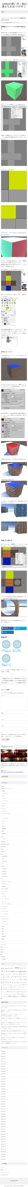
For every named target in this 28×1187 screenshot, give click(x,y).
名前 (2, 713)
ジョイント (6, 987)
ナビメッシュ (5, 911)
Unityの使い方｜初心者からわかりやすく (14, 5)
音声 (2, 954)
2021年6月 (3, 1101)
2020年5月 (3, 1134)
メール (2, 719)
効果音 (3, 956)
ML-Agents (4, 868)
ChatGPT (7, 968)
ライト (3, 823)
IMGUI (3, 866)
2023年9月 (3, 1071)
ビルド (3, 916)
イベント (9, 979)
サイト (2, 726)
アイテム (3, 942)
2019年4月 (3, 1156)
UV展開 (3, 790)
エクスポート (5, 793)
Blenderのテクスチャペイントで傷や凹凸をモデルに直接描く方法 (20, 680)
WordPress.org (4, 1174)
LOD (15, 971)
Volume (3, 886)
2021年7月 (3, 1099)
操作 (3, 934)
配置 (25, 996)
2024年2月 (3, 1058)
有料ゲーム (3, 947)
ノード (3, 816)
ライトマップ (5, 996)
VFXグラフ (4, 883)
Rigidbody (22, 971)
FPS (2, 863)
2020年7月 (3, 1129)
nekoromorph (8, 22)
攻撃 (12, 996)
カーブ (3, 795)
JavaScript (3, 841)
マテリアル (22, 669)
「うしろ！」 (8, 974)
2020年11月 (3, 1119)
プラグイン (4, 838)
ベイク (4, 994)
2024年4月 (3, 1053)
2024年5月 (3, 1051)
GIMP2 (17, 669)
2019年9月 (3, 1154)
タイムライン (5, 906)
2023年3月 (3, 1086)
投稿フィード (4, 1169)
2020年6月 (3, 1131)
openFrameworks (5, 844)
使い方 (3, 826)
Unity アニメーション (6, 881)
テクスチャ (4, 811)
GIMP (2, 836)
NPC (17, 971)
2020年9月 (3, 1124)
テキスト (4, 808)
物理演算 (4, 833)
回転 (3, 928)
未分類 (2, 949)
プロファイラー (5, 918)
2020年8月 (3, 1126)
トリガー (25, 989)
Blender (14, 669)
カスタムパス (18, 982)
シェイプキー (5, 800)
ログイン (3, 1167)
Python (2, 849)
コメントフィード (5, 1172)
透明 (8, 671)
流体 (3, 831)
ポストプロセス (13, 994)
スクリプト (4, 803)
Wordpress (21, 1185)
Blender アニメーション (7, 788)
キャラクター (4, 985)
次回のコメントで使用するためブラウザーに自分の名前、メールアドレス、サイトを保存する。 (13, 735)
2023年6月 (3, 1078)
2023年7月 (3, 1076)
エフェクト (8, 982)
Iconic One (6, 1185)
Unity (8, 669)
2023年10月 (3, 1068)
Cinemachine (4, 856)
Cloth (3, 858)
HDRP (12, 971)
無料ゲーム (3, 952)
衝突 (22, 996)
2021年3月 (3, 1109)
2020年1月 (3, 1144)
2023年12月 (3, 1063)
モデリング (4, 821)
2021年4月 (3, 1106)
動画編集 (4, 828)
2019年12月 (3, 1146)
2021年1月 (3, 1114)
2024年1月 (3, 1061)
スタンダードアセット (7, 903)
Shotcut (2, 851)
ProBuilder (4, 873)
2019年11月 (3, 1149)
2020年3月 (3, 1139)
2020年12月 (3, 1116)
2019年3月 (3, 1159)
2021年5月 (3, 1104)
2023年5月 (3, 1081)
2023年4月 (3, 1083)
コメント (3, 695)
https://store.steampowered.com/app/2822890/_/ (12, 772)
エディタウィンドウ (15, 979)
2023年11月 (3, 1066)
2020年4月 (3, 1136)
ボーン (8, 994)
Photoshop (3, 846)
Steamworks (4, 876)
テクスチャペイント (6, 813)
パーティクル (5, 818)
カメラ (3, 893)
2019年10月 (3, 1151)
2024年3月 (3, 1056)
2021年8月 (3, 1096)
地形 (3, 931)
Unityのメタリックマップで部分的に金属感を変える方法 (8, 680)
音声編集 (4, 959)
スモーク (4, 805)
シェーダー (4, 896)
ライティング (5, 924)
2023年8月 (3, 1073)
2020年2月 (3, 1141)
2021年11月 (3, 1091)
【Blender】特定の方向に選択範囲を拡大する (11, 1030)
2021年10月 (3, 1093)
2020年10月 (3, 1121)
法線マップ (3, 671)
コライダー (10, 985)
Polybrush (4, 871)
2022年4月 (3, 1089)
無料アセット (18, 996)
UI (2, 878)
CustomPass (4, 861)
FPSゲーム (12, 968)
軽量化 (3, 939)
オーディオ (4, 891)
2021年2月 (3, 1111)
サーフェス (4, 798)
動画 (3, 926)
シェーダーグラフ (6, 898)
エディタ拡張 (5, 888)
